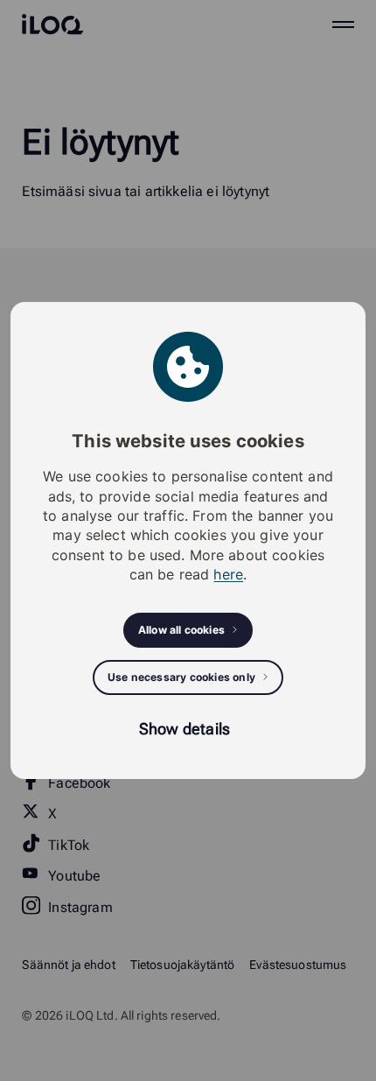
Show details (184, 728)
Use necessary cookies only (181, 677)
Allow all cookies (181, 629)
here (228, 574)
